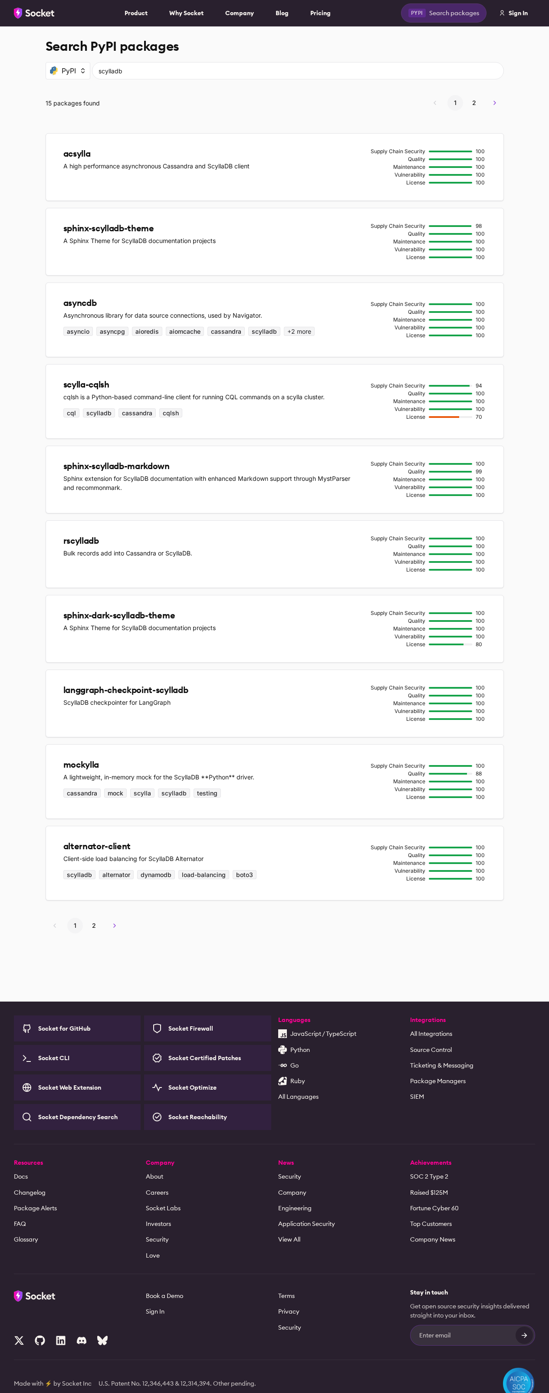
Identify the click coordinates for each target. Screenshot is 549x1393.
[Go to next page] (495, 103)
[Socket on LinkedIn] (61, 1340)
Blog (282, 13)
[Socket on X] (19, 1340)
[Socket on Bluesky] (102, 1340)
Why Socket (186, 13)
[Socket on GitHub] (40, 1340)
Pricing (320, 13)
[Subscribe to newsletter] (524, 1335)
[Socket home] (34, 13)
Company (239, 13)
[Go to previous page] (435, 103)
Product (136, 13)
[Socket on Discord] (81, 1340)
